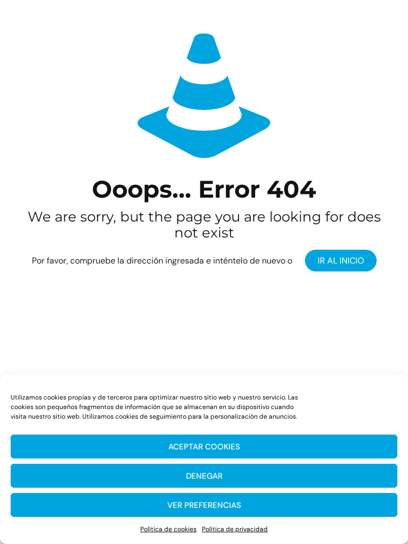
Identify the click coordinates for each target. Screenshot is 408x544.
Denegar (204, 476)
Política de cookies (168, 529)
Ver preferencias (204, 505)
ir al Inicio (341, 260)
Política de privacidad (235, 529)
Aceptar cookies (204, 446)
